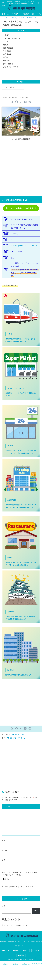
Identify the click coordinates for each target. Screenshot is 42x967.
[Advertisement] (21, 168)
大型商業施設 (8, 48)
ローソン (23, 738)
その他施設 (7, 51)
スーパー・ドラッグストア (13, 38)
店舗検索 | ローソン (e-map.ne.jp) (24, 246)
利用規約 (6, 60)
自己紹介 (6, 57)
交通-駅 (26, 14)
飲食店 (5, 45)
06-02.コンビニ (31, 18)
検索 (3, 906)
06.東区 (23, 18)
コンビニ (6, 42)
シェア (26, 950)
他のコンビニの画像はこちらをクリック (21, 208)
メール (4, 850)
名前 (3, 840)
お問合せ (22, 955)
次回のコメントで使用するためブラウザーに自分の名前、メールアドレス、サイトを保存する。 (21, 874)
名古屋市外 (7, 54)
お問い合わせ (8, 64)
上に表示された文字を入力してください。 (18, 886)
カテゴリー (16, 14)
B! (21, 101)
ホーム (6, 14)
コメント (8, 806)
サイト (4, 860)
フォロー (37, 950)
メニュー (6, 950)
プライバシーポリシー (11, 67)
